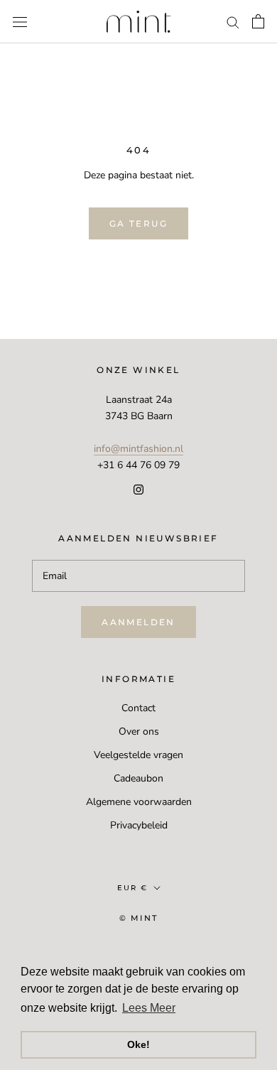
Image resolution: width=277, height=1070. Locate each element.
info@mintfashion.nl (138, 448)
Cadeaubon (138, 778)
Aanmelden (138, 622)
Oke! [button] (138, 1044)
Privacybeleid (139, 825)
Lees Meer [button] (148, 1008)
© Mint (138, 918)
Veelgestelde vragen (138, 755)
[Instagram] (138, 489)
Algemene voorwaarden (139, 802)
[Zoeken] (233, 22)
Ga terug (138, 223)
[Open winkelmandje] (258, 21)
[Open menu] (20, 21)
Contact (138, 708)
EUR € (132, 887)
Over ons (139, 731)
